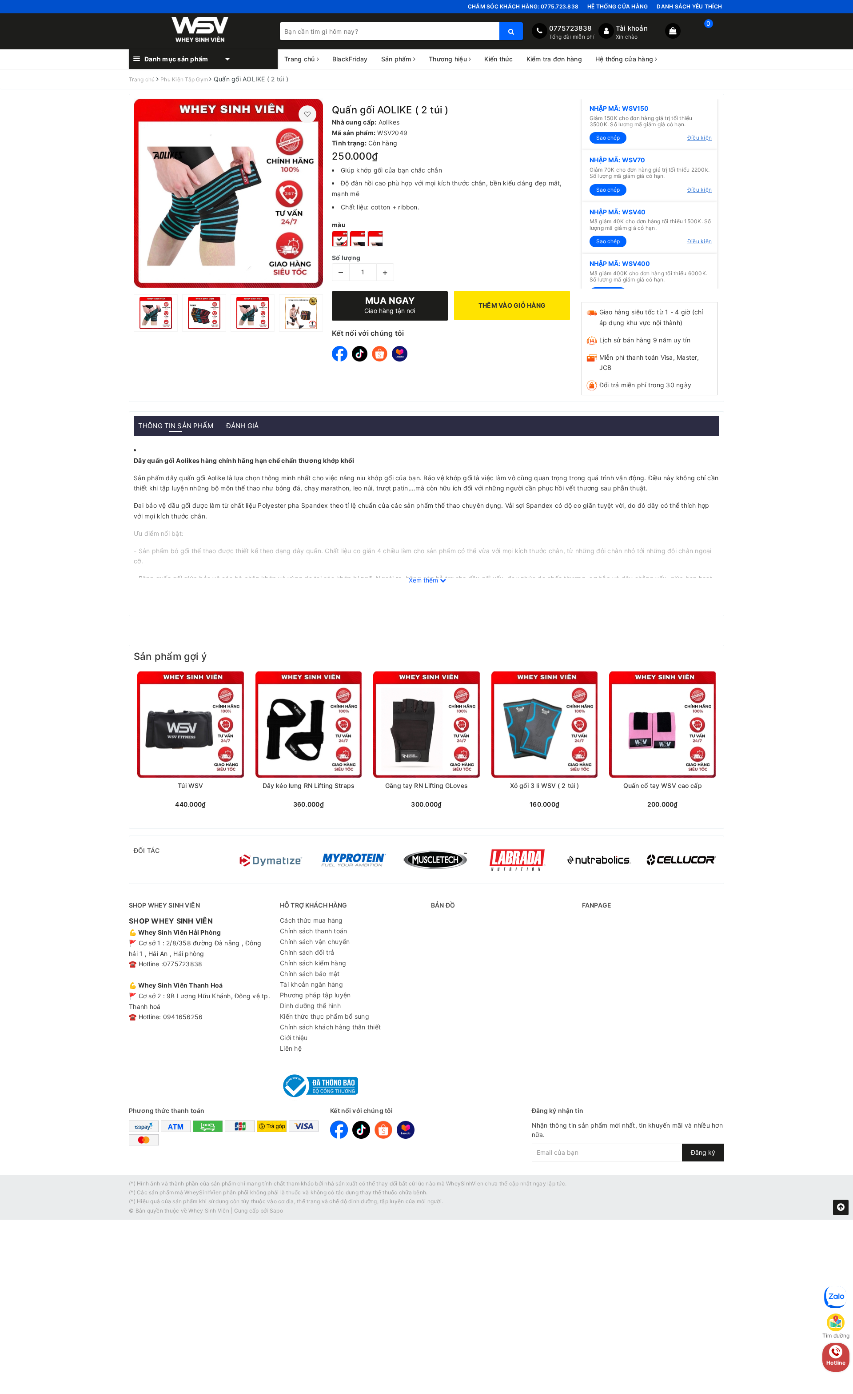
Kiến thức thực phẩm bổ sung (324, 1016)
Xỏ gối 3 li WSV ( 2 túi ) (544, 785)
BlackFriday (350, 59)
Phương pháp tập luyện (315, 995)
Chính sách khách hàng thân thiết (330, 1027)
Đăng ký (703, 1152)
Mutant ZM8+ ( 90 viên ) (83, 1334)
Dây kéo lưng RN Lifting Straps (309, 785)
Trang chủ (300, 59)
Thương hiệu (449, 59)
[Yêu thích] (307, 114)
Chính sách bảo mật (310, 973)
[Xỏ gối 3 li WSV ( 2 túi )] (544, 724)
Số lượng (346, 257)
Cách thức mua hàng (311, 920)
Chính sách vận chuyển (315, 941)
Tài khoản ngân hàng (311, 984)
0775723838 (570, 28)
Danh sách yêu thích (689, 6)
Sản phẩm (397, 59)
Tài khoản (632, 28)
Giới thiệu (294, 1037)
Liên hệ (291, 1048)
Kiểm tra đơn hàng (554, 59)
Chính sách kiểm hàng (313, 963)
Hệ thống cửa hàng (617, 6)
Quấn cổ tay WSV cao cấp (662, 785)
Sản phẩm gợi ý (170, 656)
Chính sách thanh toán (313, 931)
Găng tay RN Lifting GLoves (426, 785)
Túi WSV (190, 785)
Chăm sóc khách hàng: (523, 6)
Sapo (276, 1210)
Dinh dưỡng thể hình (310, 1005)
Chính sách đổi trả (307, 952)
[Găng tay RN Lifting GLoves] (426, 724)
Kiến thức (498, 59)
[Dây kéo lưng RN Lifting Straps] (308, 724)
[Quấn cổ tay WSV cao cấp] (662, 724)
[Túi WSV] (190, 724)
